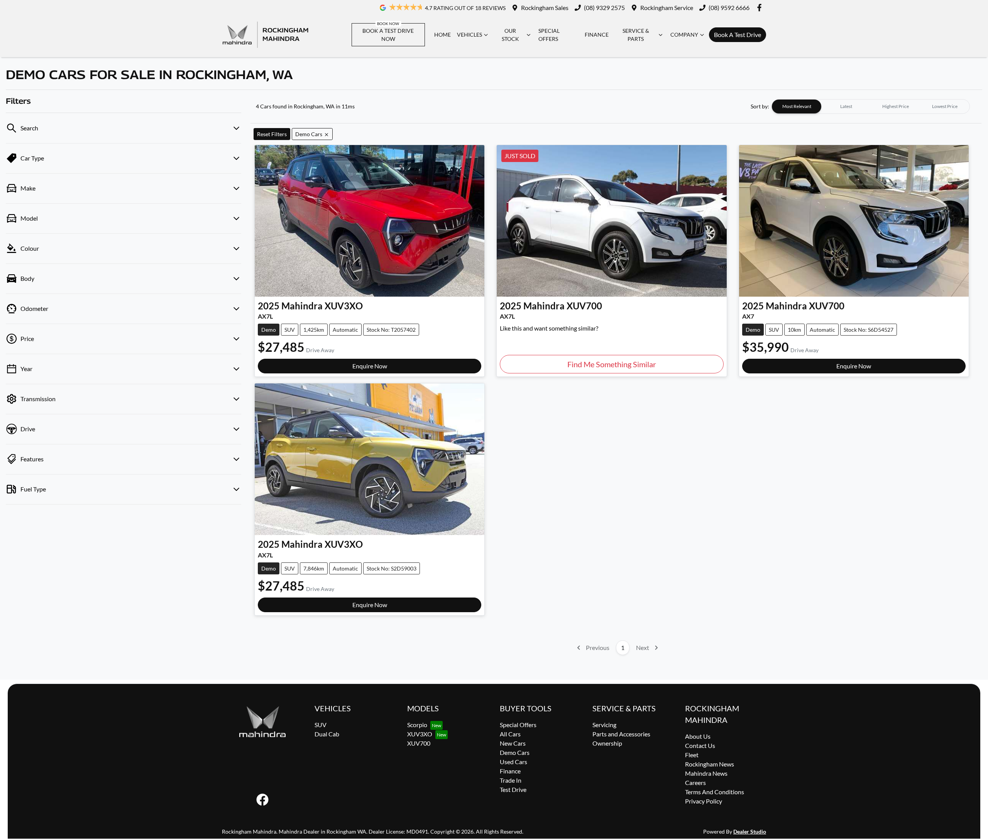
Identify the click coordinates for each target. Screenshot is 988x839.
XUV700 (418, 743)
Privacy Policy (703, 801)
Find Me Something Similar (611, 364)
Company (684, 34)
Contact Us (700, 745)
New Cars (513, 743)
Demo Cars (515, 752)
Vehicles (469, 34)
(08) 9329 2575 (604, 7)
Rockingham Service (666, 7)
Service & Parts (636, 34)
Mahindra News (706, 773)
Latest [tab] (846, 106)
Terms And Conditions (714, 791)
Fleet (692, 754)
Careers (695, 782)
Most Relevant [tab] (796, 106)
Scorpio (417, 724)
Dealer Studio (749, 831)
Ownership (607, 743)
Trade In (510, 780)
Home (442, 34)
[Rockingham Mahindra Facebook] (761, 7)
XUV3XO (419, 734)
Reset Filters (272, 134)
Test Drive (513, 789)
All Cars (510, 734)
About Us (698, 736)
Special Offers (549, 34)
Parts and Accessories (621, 734)
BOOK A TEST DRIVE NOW (388, 34)
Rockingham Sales (544, 7)
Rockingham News (709, 764)
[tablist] (870, 106)
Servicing (604, 724)
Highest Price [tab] (895, 106)
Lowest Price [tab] (945, 106)
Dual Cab (327, 734)
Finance (597, 34)
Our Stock (510, 34)
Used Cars (513, 761)
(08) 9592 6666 (729, 7)
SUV (321, 724)
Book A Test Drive (737, 34)
